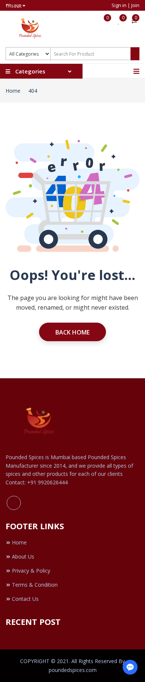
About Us (23, 556)
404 (32, 90)
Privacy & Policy (31, 570)
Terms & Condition (35, 584)
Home (13, 90)
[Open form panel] (130, 667)
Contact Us (25, 598)
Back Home (72, 332)
